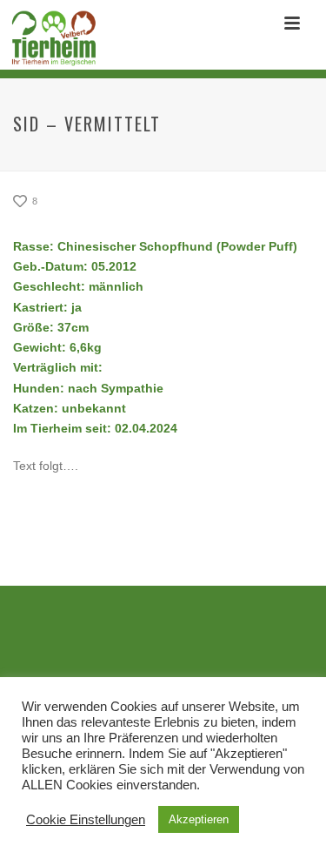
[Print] (96, 202)
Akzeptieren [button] (199, 819)
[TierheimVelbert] (48, 39)
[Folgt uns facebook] (136, 652)
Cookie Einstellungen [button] (85, 820)
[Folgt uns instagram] (176, 652)
